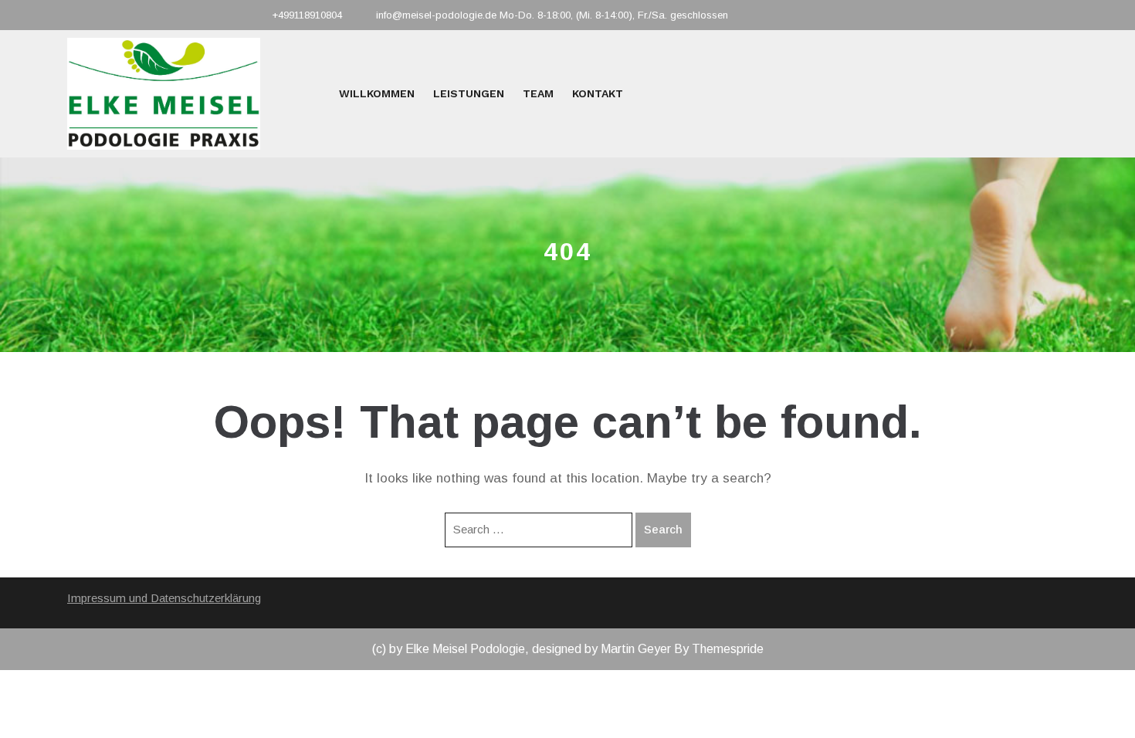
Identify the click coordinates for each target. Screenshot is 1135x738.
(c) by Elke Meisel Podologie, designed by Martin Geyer (521, 648)
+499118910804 (307, 15)
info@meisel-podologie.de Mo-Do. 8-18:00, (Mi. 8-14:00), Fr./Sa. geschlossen (552, 15)
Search (663, 529)
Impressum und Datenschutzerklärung (164, 597)
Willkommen (377, 93)
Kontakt (597, 93)
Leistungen (468, 93)
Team (538, 93)
